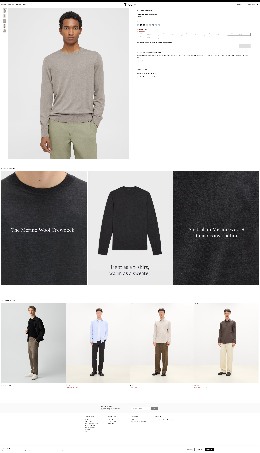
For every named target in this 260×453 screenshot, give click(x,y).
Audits (138, 10)
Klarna (86, 435)
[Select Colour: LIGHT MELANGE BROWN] (147, 25)
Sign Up (154, 408)
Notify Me (244, 46)
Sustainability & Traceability (145, 77)
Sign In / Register (247, 4)
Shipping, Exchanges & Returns (146, 73)
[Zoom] (126, 156)
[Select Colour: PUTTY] (11, 379)
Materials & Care (142, 69)
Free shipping (123, 0)
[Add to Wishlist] (126, 11)
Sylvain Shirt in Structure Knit (73, 384)
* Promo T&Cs (88, 433)
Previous (10, 83)
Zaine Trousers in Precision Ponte (9, 384)
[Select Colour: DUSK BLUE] (153, 25)
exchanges (129, 0)
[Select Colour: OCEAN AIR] (159, 25)
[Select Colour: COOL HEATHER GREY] (138, 25)
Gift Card (87, 437)
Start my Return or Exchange (92, 423)
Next (127, 83)
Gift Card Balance (89, 439)
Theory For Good (112, 421)
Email (132, 419)
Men (13, 4)
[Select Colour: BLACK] (141, 25)
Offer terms (104, 409)
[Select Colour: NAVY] (144, 25)
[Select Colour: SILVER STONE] (8, 379)
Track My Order (88, 421)
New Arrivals (3, 4)
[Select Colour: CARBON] (5, 379)
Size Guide (144, 29)
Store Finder (111, 423)
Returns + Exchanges (90, 427)
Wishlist (253, 4)
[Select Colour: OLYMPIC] (72, 379)
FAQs (86, 431)
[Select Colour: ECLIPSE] (67, 379)
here (119, 409)
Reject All (200, 449)
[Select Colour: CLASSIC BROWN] (10, 379)
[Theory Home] (130, 4)
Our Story (110, 419)
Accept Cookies (209, 449)
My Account (88, 419)
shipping (151, 52)
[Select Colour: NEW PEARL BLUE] (156, 25)
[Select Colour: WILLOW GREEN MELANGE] (150, 25)
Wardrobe (24, 4)
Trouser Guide (18, 4)
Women (9, 4)
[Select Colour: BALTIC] (3, 379)
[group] (33, 343)
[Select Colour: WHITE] (71, 379)
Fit (137, 66)
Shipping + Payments (90, 425)
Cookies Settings (190, 449)
